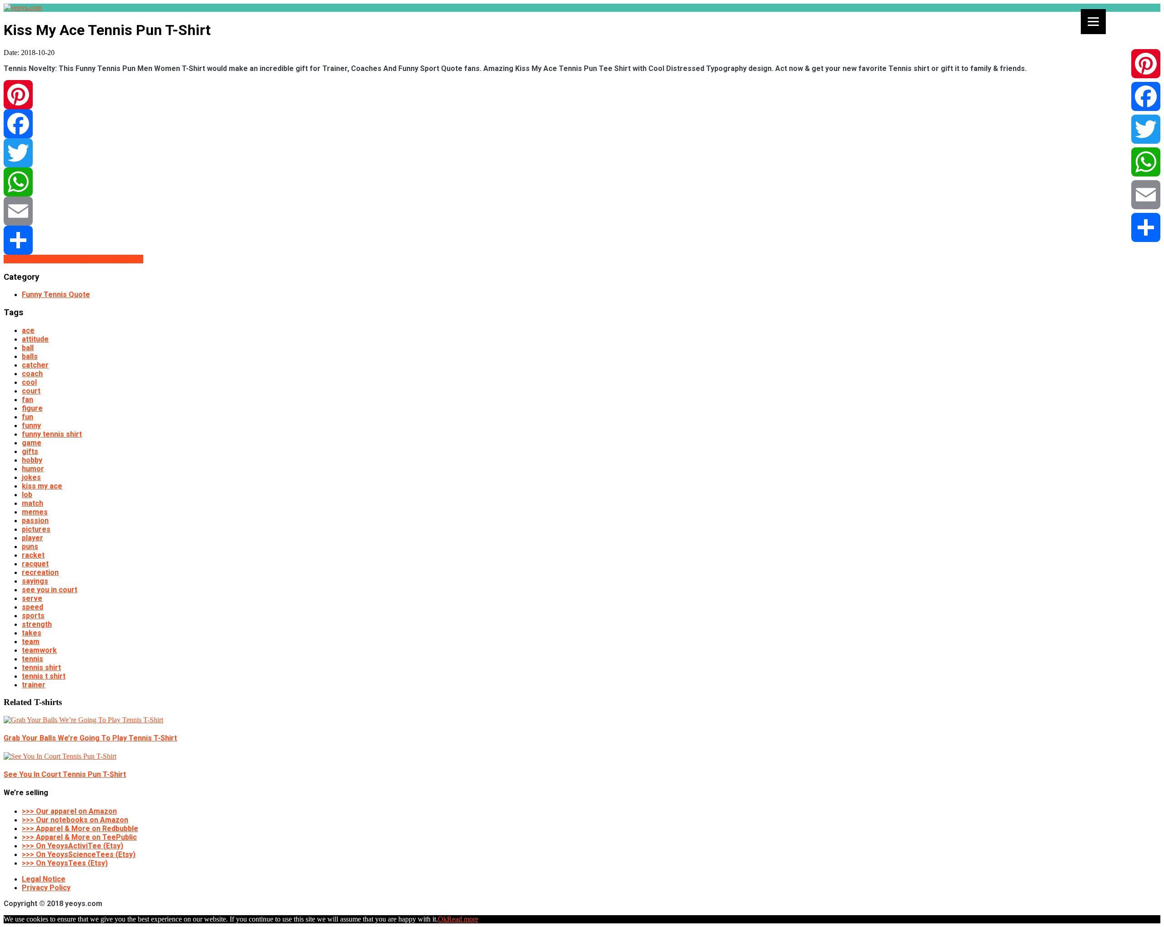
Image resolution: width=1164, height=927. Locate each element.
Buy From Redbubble (39, 259)
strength (37, 624)
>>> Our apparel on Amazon (69, 811)
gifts (30, 451)
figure (32, 408)
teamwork (39, 650)
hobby (32, 460)
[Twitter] (582, 152)
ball (28, 347)
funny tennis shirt (52, 434)
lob (27, 494)
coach (32, 373)
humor (33, 468)
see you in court (49, 589)
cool (29, 382)
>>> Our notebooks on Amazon (75, 820)
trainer (33, 684)
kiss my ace (42, 486)
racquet (35, 563)
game (31, 442)
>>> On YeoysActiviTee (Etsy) (72, 845)
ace (28, 330)
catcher (35, 365)
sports (33, 615)
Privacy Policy (46, 887)
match (32, 503)
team (31, 641)
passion (35, 520)
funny (31, 425)
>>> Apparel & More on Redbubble (80, 828)
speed (32, 607)
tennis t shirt (43, 676)
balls (30, 356)
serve (32, 598)
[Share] (582, 240)
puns (30, 546)
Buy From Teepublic (109, 259)
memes (35, 512)
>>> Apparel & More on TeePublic (79, 837)
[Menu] (1093, 21)
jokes (31, 477)
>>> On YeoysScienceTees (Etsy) (78, 854)
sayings (35, 581)
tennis (32, 659)
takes (31, 633)
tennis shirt (41, 667)
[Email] (582, 211)
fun (27, 417)
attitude (35, 339)
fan (27, 399)
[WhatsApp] (582, 181)
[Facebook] (582, 123)
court (31, 391)
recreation (40, 572)
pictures (36, 529)
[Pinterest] (582, 94)
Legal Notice (43, 879)
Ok (442, 919)
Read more (462, 919)
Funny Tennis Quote (56, 294)
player (32, 538)
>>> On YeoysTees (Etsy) (65, 863)
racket (33, 555)
